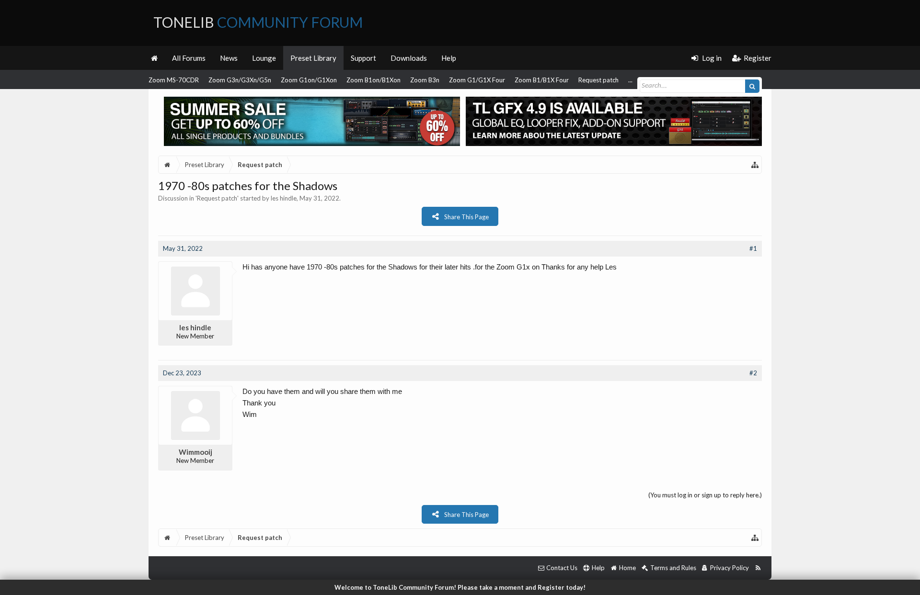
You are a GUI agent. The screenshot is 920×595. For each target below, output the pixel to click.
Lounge (264, 58)
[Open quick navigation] (755, 164)
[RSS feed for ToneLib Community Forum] (757, 568)
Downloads (409, 58)
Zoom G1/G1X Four (477, 80)
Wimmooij (195, 452)
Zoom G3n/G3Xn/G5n (239, 80)
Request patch (598, 80)
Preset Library (313, 58)
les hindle (284, 198)
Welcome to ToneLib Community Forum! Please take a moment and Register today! (460, 587)
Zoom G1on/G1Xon (309, 80)
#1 (753, 248)
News (229, 58)
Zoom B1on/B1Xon (373, 80)
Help (448, 58)
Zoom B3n (424, 80)
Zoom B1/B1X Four (542, 80)
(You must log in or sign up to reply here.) (705, 495)
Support (363, 58)
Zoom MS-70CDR (174, 80)
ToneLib (258, 22)
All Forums (189, 58)
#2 (753, 373)
